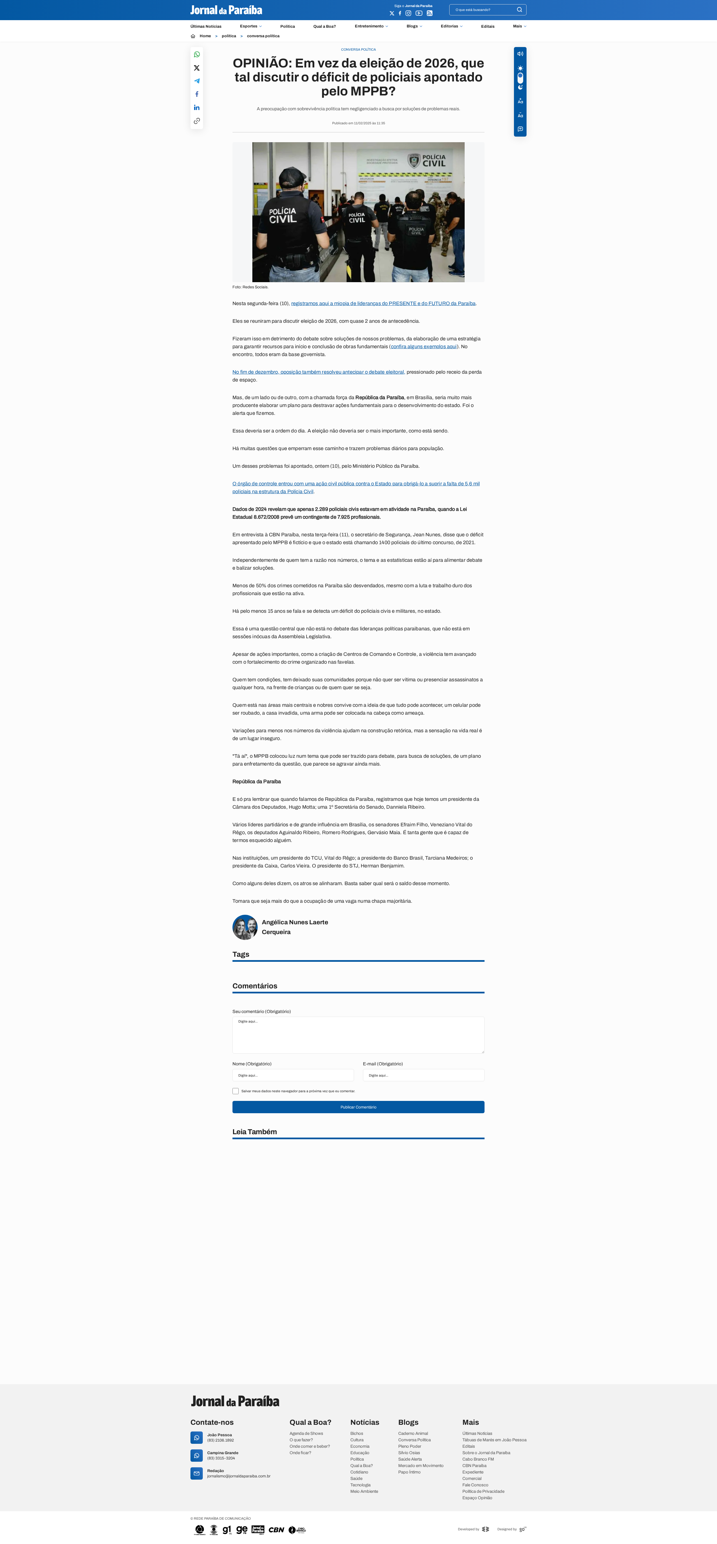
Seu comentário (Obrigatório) (261, 1011)
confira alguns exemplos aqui (424, 346)
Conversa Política (414, 1440)
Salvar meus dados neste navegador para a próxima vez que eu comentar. (298, 1091)
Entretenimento (369, 26)
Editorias (449, 26)
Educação (359, 1453)
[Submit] (519, 10)
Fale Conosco (475, 1485)
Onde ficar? (300, 1453)
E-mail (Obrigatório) (383, 1063)
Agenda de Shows (306, 1433)
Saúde (356, 1479)
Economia (359, 1446)
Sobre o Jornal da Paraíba (486, 1453)
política (229, 36)
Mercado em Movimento (421, 1466)
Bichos (356, 1433)
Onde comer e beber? (310, 1446)
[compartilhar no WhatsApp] (197, 54)
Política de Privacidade (483, 1491)
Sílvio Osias (409, 1453)
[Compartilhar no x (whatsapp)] (197, 68)
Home (205, 36)
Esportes (248, 26)
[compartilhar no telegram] (197, 81)
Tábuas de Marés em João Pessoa (494, 1440)
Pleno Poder (409, 1446)
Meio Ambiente (364, 1491)
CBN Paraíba (474, 1466)
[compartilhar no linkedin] (196, 108)
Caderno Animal (413, 1433)
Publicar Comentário (358, 1107)
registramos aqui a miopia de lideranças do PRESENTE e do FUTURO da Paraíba (383, 303)
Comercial (471, 1479)
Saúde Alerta (410, 1459)
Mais (517, 26)
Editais (488, 26)
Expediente (472, 1472)
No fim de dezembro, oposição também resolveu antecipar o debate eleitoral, (318, 372)
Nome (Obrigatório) (252, 1063)
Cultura (357, 1440)
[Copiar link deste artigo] (197, 121)
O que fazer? (301, 1440)
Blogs (412, 26)
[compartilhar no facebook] (196, 94)
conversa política (263, 36)
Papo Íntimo (409, 1472)
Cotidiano (359, 1472)
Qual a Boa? (324, 26)
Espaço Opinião (477, 1498)
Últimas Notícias (206, 26)
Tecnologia (360, 1485)
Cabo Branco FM (478, 1459)
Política (287, 26)
